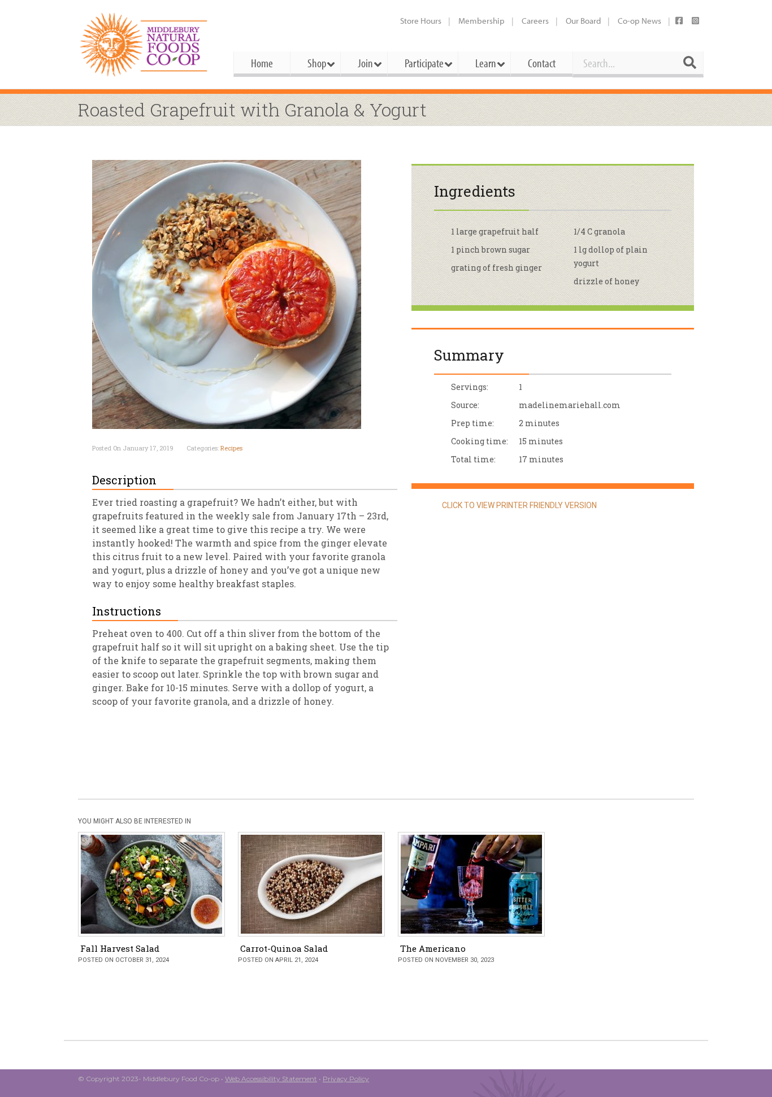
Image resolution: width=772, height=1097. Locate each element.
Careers (535, 20)
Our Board (583, 20)
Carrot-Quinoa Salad (284, 948)
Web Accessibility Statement (271, 1078)
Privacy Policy (346, 1078)
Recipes (231, 448)
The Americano (433, 948)
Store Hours (420, 20)
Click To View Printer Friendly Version (518, 505)
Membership (481, 20)
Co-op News (639, 20)
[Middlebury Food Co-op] (145, 44)
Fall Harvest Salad (119, 948)
